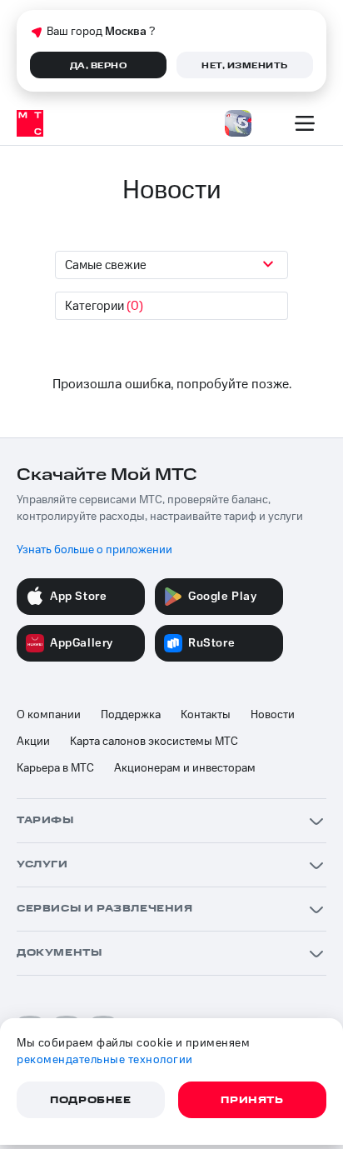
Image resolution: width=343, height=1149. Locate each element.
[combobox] (171, 265)
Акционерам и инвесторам (185, 768)
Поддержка (131, 715)
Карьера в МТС (55, 768)
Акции (33, 741)
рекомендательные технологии (105, 1060)
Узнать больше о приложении (94, 550)
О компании (49, 715)
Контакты (206, 715)
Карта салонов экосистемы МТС (154, 741)
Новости (273, 715)
